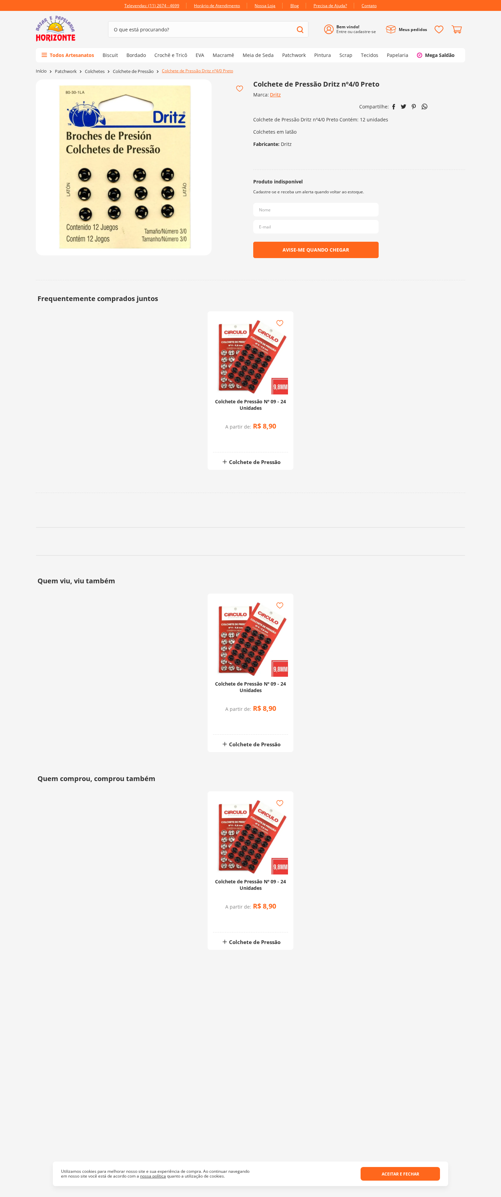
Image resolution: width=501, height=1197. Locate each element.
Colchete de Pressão (133, 71)
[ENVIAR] (316, 250)
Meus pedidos (413, 29)
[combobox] (208, 29)
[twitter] (403, 106)
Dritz (275, 94)
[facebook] (393, 106)
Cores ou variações (254, 440)
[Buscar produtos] (300, 29)
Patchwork (66, 71)
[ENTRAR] (352, 29)
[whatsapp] (424, 106)
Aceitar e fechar (400, 1174)
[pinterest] (414, 106)
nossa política (153, 1176)
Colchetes (95, 71)
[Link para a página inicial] (41, 71)
